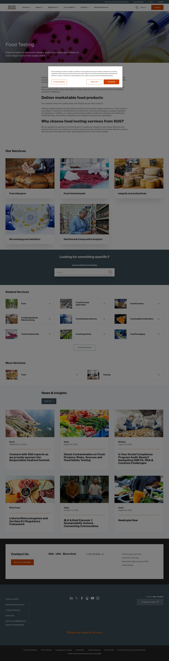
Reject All (94, 82)
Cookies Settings (59, 82)
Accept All (111, 82)
